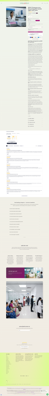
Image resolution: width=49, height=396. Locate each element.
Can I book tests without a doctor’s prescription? (24, 216)
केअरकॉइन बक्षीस (7, 366)
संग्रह (6, 355)
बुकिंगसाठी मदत (7, 360)
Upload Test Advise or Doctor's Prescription (33, 28)
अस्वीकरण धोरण (7, 367)
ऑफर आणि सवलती (8, 361)
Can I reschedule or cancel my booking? (24, 229)
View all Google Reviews (24, 348)
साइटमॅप (7, 373)
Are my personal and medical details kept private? (24, 221)
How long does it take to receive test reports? (24, 213)
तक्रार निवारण (7, 371)
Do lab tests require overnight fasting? (24, 208)
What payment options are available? (24, 224)
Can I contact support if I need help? (24, 234)
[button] (1, 3)
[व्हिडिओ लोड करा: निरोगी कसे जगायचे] (24, 299)
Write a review (12, 143)
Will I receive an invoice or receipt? (24, 226)
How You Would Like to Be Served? (32, 22)
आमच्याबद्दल (7, 359)
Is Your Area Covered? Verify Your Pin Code (34, 19)
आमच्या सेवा (31, 75)
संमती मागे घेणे (7, 372)
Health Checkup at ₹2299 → (44, 391)
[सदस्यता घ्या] (29, 330)
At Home (36, 24)
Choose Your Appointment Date (31, 25)
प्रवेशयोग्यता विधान (8, 368)
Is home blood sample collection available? (24, 211)
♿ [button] (1, 394)
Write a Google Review (24, 346)
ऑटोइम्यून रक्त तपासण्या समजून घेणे (36, 71)
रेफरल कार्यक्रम (7, 365)
